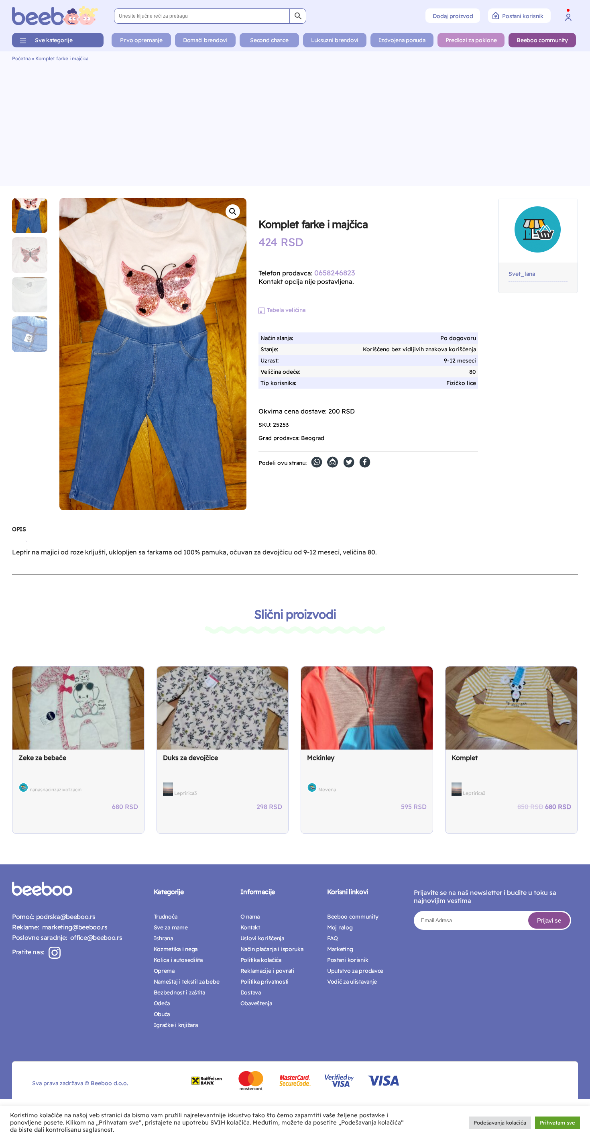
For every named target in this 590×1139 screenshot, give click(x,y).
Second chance (269, 40)
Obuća (162, 1014)
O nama (250, 916)
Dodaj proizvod (453, 16)
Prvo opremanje (141, 40)
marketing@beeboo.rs (73, 927)
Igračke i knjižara (176, 1025)
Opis (19, 529)
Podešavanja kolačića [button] (500, 1122)
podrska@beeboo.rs (65, 917)
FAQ (332, 938)
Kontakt (250, 927)
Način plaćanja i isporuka (271, 949)
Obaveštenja (256, 1003)
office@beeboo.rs (94, 937)
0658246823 (334, 272)
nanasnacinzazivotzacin (55, 790)
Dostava (250, 992)
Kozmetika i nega (176, 949)
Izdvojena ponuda (401, 40)
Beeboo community (542, 40)
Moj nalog (339, 927)
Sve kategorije (53, 40)
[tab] (19, 532)
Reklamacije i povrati (267, 970)
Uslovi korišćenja (262, 938)
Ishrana (163, 938)
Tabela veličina (286, 310)
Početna (21, 58)
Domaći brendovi (205, 40)
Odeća (162, 1003)
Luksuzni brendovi (334, 40)
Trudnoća (165, 916)
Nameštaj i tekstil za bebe (187, 981)
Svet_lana (522, 274)
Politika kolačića (260, 960)
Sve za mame (171, 927)
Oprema (164, 970)
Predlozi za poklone (471, 40)
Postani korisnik (522, 16)
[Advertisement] (295, 121)
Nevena (327, 790)
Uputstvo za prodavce (355, 970)
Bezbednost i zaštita (179, 992)
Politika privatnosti (264, 981)
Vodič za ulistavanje (352, 981)
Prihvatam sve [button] (557, 1122)
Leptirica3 (185, 793)
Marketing (340, 949)
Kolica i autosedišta (178, 960)
